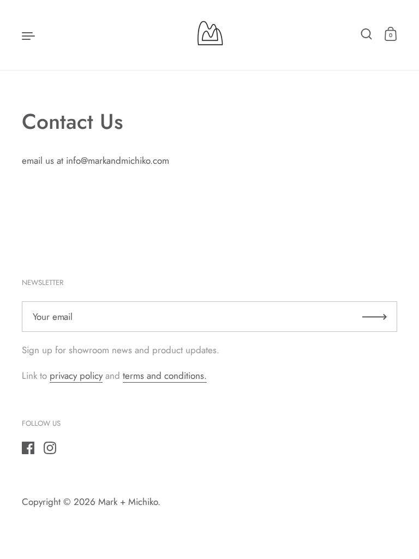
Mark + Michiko (128, 501)
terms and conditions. (165, 375)
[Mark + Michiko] (209, 35)
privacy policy (76, 375)
